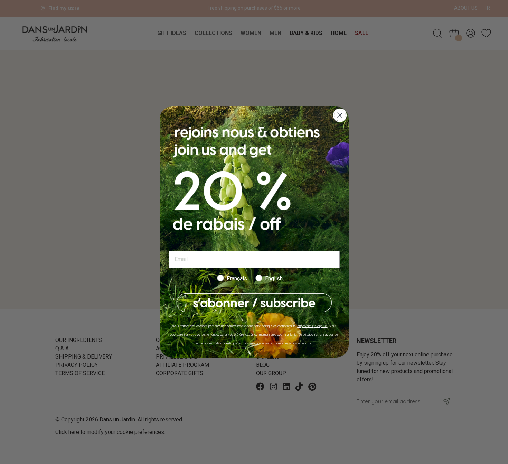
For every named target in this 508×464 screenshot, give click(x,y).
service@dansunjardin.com (295, 343)
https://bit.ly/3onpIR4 (312, 326)
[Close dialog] (340, 115)
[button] (254, 302)
